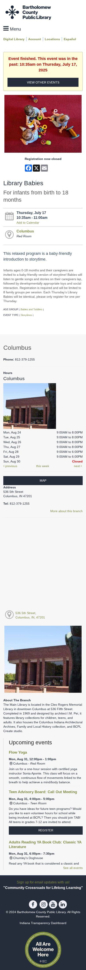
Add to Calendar (28, 222)
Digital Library (13, 39)
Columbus (25, 231)
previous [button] (10, 466)
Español (70, 39)
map (43, 480)
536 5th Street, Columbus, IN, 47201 (30, 615)
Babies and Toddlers (32, 309)
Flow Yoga (18, 752)
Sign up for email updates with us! (43, 882)
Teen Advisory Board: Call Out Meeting (43, 792)
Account (34, 39)
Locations (52, 39)
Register (45, 830)
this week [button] (42, 466)
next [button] (77, 466)
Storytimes (26, 315)
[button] (12, 28)
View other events (43, 82)
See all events (73, 868)
